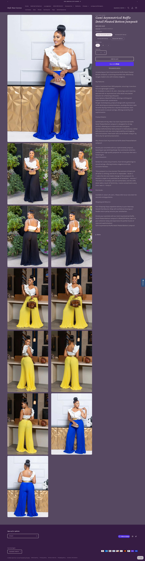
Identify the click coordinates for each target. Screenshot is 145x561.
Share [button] (99, 234)
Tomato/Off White (121, 35)
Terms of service (52, 557)
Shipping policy (62, 557)
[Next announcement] (137, 1)
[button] (69, 6)
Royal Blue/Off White (104, 34)
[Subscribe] (37, 536)
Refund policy (34, 557)
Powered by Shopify (25, 557)
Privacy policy (43, 557)
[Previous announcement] (7, 1)
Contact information (72, 557)
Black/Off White (117, 38)
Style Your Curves (15, 557)
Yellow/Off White (103, 39)
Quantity (98, 49)
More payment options (114, 68)
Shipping (98, 28)
